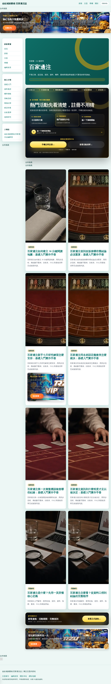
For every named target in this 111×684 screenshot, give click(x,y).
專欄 (91, 3)
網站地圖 (32, 676)
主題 (86, 3)
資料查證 (7, 89)
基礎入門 (7, 84)
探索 (80, 3)
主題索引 (5, 676)
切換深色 (104, 3)
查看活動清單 (86, 145)
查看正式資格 (94, 619)
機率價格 (7, 94)
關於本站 (23, 676)
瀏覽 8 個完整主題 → (36, 79)
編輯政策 (7, 67)
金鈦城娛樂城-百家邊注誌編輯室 (12, 135)
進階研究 (7, 117)
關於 (96, 3)
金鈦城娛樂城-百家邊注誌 (14, 3)
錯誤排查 (7, 108)
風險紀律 (7, 103)
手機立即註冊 (48, 145)
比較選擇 (7, 112)
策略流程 (7, 98)
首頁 (6, 49)
